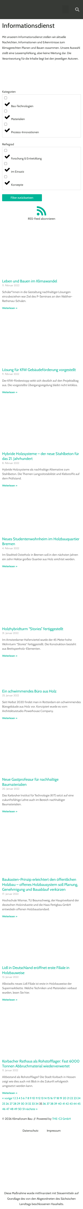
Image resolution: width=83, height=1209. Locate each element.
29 (18, 1103)
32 (29, 1103)
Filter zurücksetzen (22, 197)
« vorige (7, 1098)
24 (78, 1098)
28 (14, 1103)
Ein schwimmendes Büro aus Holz (29, 691)
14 (45, 1098)
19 (61, 1098)
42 (67, 1103)
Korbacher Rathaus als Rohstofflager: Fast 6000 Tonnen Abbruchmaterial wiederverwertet (41, 1063)
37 (48, 1103)
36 (44, 1103)
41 (63, 1103)
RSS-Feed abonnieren (41, 218)
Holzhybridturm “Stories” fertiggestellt (32, 629)
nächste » (31, 1109)
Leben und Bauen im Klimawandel (29, 281)
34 (37, 1103)
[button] (65, 9)
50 (20, 1109)
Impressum (54, 1130)
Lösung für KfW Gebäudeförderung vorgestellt (39, 369)
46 (4, 1109)
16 (51, 1098)
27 (11, 1103)
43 (71, 1103)
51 (23, 1109)
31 (26, 1103)
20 (64, 1098)
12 (39, 1098)
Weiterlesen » (9, 308)
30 (22, 1103)
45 (78, 1103)
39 (55, 1103)
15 (48, 1098)
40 (60, 1103)
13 (42, 1098)
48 (11, 1109)
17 (54, 1098)
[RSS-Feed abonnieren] (41, 210)
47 (7, 1109)
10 (33, 1098)
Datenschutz (30, 1130)
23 (75, 1098)
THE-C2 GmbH (61, 1118)
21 (68, 1098)
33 (33, 1103)
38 (51, 1103)
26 (7, 1103)
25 (3, 1103)
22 (71, 1098)
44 (75, 1103)
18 (57, 1098)
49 (15, 1109)
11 (36, 1098)
